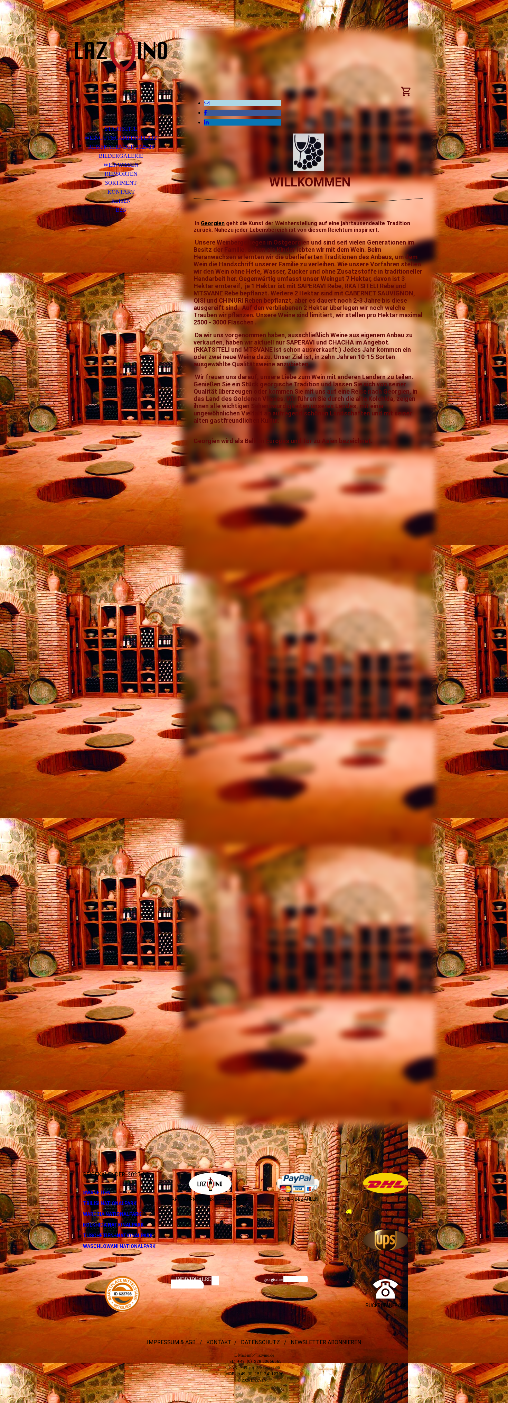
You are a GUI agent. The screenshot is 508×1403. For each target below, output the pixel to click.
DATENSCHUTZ (259, 1342)
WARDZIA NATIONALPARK (112, 1214)
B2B (121, 210)
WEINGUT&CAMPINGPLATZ (121, 138)
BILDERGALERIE (121, 156)
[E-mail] (206, 103)
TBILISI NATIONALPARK (110, 1203)
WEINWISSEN (121, 165)
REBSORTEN (121, 174)
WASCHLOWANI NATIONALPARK (119, 1246)
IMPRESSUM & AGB (172, 1342)
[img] (121, 71)
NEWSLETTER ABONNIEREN (325, 1342)
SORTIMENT (121, 183)
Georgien (213, 223)
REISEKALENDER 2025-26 (121, 147)
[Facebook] (205, 113)
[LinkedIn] (206, 122)
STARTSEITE (121, 129)
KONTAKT (121, 192)
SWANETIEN (97, 1192)
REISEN (121, 201)
